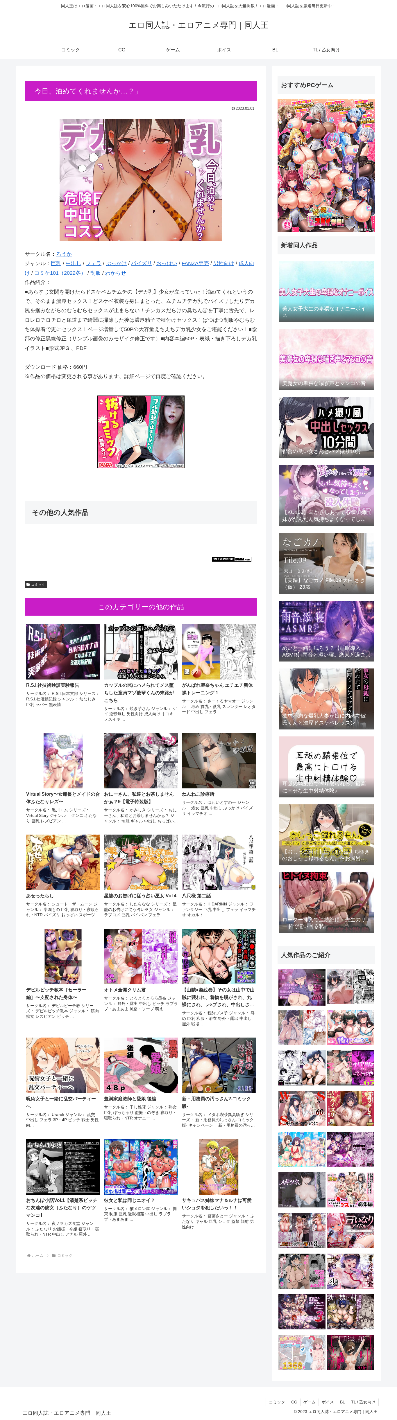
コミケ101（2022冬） (60, 273)
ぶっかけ (116, 263)
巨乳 (56, 263)
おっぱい (166, 263)
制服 (95, 273)
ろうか (64, 254)
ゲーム (309, 1402)
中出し (73, 263)
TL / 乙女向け (363, 1402)
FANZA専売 (195, 263)
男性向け (223, 263)
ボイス (328, 1402)
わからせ (115, 273)
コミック (38, 585)
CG (294, 1402)
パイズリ (141, 263)
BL (342, 1402)
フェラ (93, 263)
